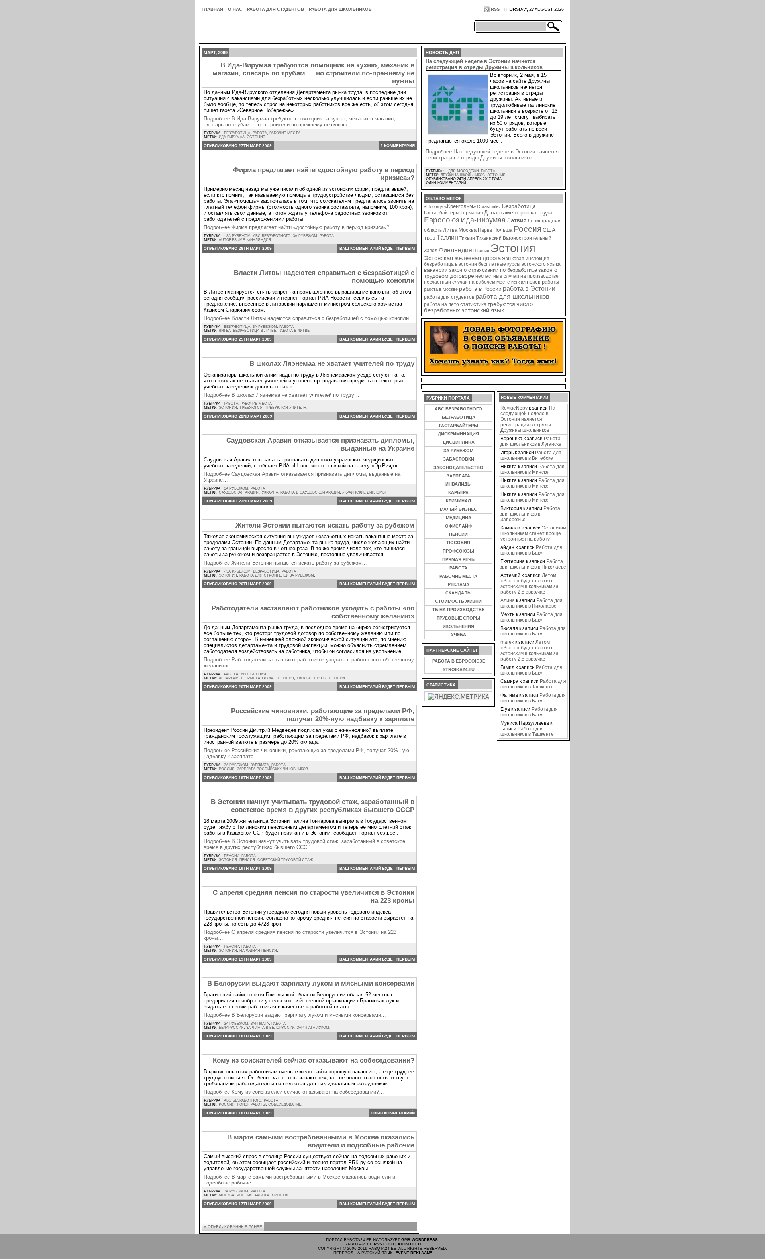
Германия (472, 213)
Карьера (458, 492)
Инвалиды (458, 484)
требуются (251, 408)
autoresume (232, 240)
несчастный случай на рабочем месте (467, 281)
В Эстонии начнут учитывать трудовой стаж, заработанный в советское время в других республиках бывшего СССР (312, 806)
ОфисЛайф (458, 526)
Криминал (458, 500)
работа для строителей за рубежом (276, 575)
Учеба (458, 634)
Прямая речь (458, 559)
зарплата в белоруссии (270, 1028)
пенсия (247, 860)
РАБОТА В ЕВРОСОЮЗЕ (458, 661)
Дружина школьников (463, 175)
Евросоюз (441, 220)
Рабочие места (284, 133)
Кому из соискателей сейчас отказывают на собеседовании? (313, 1060)
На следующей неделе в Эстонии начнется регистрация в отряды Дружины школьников (484, 64)
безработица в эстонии (450, 264)
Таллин (447, 237)
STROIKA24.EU (459, 669)
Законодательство (458, 467)
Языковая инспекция (525, 258)
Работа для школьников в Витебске (530, 455)
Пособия (458, 542)
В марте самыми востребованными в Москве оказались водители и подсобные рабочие (320, 1141)
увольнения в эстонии (320, 678)
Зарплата (260, 765)
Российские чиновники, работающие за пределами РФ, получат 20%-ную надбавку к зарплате (322, 715)
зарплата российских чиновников (272, 769)
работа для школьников (512, 296)
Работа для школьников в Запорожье (530, 514)
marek (507, 642)
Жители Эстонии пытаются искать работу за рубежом (324, 525)
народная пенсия (258, 951)
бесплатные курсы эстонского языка (519, 264)
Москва (226, 1195)
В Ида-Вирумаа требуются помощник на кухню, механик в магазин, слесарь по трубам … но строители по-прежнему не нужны (313, 73)
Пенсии (231, 856)
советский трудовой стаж (285, 860)
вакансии (436, 270)
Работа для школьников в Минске (532, 469)
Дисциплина (459, 442)
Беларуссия (231, 1028)
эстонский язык (482, 310)
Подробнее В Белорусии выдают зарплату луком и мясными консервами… (295, 1015)
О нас (235, 9)
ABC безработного (271, 236)
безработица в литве (254, 331)
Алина (507, 600)
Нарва (485, 230)
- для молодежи (462, 171)
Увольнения (253, 674)
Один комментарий (393, 1113)
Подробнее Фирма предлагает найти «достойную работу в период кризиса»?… (299, 227)
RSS (495, 9)
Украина (270, 492)
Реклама (458, 584)
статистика (473, 304)
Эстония (256, 137)
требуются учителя (285, 408)
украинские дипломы (364, 492)
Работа (260, 133)
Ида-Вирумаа (232, 137)
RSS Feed (384, 1244)
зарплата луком (313, 1028)
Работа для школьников (340, 9)
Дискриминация (458, 433)
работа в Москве (272, 1195)
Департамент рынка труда (246, 678)
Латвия (516, 220)
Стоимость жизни (458, 601)
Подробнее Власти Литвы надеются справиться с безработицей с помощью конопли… (309, 318)
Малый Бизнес (458, 509)
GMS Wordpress (419, 1239)
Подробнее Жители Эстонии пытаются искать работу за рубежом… (285, 563)
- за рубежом (237, 236)
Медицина (458, 517)
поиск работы (251, 1104)
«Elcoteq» (433, 206)
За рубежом (305, 236)
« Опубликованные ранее (233, 1226)
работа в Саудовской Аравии (310, 492)
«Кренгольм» (460, 206)
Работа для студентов (275, 9)
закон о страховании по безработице (493, 270)
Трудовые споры (458, 618)
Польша (502, 230)
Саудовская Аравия (239, 492)
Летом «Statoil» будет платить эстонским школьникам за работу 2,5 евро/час (529, 584)
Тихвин (467, 238)
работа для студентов (449, 297)
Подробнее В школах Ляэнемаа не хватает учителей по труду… (281, 395)
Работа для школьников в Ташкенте (533, 684)
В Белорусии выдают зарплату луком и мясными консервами (310, 983)
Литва (225, 331)
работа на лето (441, 304)
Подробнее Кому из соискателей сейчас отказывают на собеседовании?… (294, 1092)
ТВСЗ (429, 238)
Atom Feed (409, 1244)
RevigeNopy (514, 408)
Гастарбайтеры (441, 213)
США (549, 230)
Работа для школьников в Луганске (530, 441)
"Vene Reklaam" (414, 1253)
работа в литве (294, 331)
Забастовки (458, 459)
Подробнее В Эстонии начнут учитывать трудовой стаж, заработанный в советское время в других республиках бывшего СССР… (304, 844)
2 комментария (398, 145)
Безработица (237, 133)
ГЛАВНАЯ (212, 9)
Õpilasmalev (489, 206)
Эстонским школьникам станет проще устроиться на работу (533, 533)
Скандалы (458, 592)
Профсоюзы (458, 551)
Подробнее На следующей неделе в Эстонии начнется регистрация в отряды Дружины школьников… (492, 155)
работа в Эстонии (529, 288)
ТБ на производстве (458, 609)
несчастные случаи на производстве (517, 275)
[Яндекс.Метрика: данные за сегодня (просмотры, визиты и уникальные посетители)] (458, 696)
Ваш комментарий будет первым (377, 248)
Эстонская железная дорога (462, 258)
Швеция (481, 250)
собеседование (284, 1104)
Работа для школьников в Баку (531, 550)
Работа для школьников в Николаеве (533, 564)
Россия (227, 769)
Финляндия (259, 240)
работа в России (480, 289)
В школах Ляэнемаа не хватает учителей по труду (331, 363)
